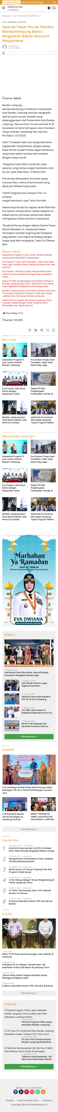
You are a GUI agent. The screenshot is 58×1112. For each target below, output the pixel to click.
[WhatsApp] (37, 1092)
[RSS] (43, 1092)
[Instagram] (32, 1092)
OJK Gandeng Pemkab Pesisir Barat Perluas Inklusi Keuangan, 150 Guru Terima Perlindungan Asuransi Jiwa (27, 790)
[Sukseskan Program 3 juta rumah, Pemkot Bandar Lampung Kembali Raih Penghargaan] (14, 350)
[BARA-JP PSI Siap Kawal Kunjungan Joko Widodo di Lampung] (29, 933)
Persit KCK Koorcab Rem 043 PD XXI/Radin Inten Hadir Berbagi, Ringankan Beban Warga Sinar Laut (31, 849)
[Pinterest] (26, 1092)
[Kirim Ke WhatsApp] (53, 330)
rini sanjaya (13, 46)
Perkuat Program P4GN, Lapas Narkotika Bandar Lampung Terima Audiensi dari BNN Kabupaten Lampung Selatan (37, 1023)
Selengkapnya (28, 736)
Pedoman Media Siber (28, 1100)
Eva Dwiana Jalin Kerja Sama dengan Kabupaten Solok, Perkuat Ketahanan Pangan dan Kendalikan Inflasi (27, 274)
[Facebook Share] (30, 330)
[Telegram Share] (47, 330)
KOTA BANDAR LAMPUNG (14, 22)
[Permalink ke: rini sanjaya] (4, 46)
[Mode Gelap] (49, 7)
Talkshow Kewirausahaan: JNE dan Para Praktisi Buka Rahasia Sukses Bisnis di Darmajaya (37, 1058)
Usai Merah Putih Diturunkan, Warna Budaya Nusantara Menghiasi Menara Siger (26, 673)
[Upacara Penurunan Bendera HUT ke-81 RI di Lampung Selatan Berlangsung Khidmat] (11, 698)
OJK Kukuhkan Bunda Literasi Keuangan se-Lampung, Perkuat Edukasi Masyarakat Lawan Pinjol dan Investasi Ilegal (13, 817)
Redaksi (10, 1100)
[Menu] (4, 7)
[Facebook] (15, 1092)
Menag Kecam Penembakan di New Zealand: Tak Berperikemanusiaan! (31, 860)
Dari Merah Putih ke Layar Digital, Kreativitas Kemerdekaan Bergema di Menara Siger (35, 684)
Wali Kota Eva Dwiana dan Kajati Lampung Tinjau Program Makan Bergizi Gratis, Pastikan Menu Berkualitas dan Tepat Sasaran (27, 303)
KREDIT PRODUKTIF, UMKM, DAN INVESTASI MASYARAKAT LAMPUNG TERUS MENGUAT (42, 817)
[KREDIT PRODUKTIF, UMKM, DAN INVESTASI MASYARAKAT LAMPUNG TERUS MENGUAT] (43, 804)
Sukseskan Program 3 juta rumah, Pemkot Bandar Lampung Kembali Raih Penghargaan (27, 256)
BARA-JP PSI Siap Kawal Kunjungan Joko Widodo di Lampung (27, 955)
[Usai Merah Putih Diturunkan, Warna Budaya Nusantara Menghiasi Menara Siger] (29, 653)
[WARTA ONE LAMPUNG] (15, 7)
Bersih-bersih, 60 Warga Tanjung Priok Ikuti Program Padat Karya (30, 870)
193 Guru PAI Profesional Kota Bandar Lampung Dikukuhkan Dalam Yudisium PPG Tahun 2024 (36, 1040)
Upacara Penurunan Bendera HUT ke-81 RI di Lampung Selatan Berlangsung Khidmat (36, 698)
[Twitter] (21, 1092)
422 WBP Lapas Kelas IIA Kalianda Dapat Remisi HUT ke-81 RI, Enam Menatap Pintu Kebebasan (37, 711)
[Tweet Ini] (35, 330)
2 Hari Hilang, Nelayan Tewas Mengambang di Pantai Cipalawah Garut (31, 881)
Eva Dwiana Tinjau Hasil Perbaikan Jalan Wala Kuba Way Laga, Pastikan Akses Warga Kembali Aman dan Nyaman (28, 265)
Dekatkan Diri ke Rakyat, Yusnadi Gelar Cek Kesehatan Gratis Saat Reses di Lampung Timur (26, 966)
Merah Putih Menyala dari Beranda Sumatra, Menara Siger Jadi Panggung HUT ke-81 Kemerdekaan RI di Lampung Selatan (37, 725)
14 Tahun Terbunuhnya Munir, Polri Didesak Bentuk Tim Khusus (30, 891)
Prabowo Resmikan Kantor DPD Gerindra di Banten (30, 902)
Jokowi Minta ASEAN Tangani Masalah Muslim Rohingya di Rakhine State (24, 976)
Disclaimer (47, 1100)
